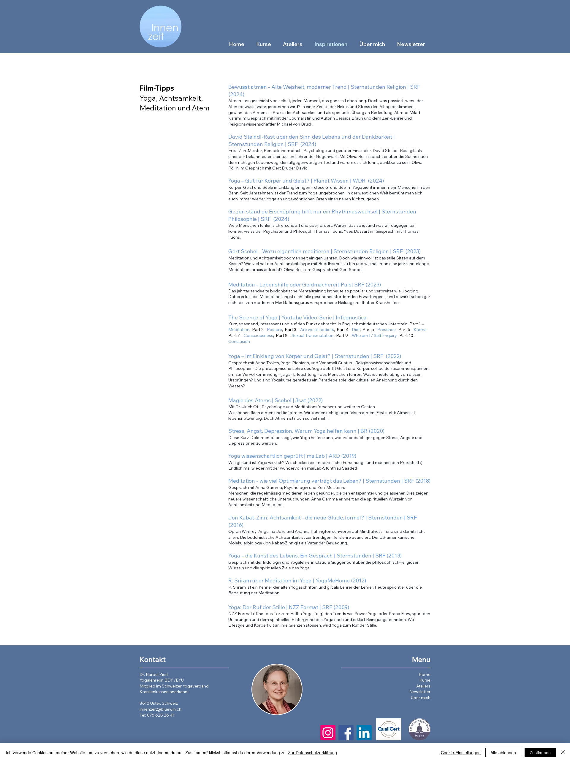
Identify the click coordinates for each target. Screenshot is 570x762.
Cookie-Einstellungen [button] (461, 752)
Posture (274, 329)
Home (424, 674)
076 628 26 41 (161, 715)
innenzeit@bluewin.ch (160, 709)
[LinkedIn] (364, 732)
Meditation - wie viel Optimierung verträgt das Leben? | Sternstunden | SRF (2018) (329, 480)
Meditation (238, 329)
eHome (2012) (349, 580)
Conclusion (239, 341)
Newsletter (419, 691)
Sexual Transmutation (312, 335)
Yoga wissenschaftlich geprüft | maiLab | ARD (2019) (292, 455)
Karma (420, 329)
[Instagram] (327, 732)
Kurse (424, 680)
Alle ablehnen (503, 752)
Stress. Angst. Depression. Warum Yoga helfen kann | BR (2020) (306, 430)
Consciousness (258, 335)
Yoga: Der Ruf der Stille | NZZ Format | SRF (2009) (288, 607)
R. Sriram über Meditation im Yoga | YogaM (280, 580)
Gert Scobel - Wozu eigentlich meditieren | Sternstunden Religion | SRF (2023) (324, 251)
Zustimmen (540, 752)
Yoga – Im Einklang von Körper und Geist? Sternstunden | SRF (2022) (314, 356)
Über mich (420, 697)
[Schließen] (562, 752)
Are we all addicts (317, 329)
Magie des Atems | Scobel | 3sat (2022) (275, 400)
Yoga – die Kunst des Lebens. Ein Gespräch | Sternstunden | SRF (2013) (315, 555)
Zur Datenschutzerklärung (312, 752)
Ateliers (423, 686)
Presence (386, 329)
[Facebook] (346, 732)
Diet (356, 329)
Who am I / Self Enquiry (374, 335)
